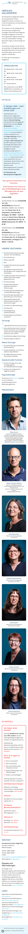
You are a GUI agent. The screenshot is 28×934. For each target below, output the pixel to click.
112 (12, 801)
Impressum (8, 930)
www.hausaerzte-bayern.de (10, 900)
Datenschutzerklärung (18, 930)
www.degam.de (18, 904)
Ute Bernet (15, 378)
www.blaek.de (6, 896)
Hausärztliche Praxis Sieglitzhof (12, 3)
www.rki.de (5, 908)
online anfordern (17, 885)
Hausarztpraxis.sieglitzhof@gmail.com (14, 857)
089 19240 (14, 822)
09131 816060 (18, 791)
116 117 (16, 813)
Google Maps (15, 859)
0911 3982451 (15, 820)
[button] (3, 931)
